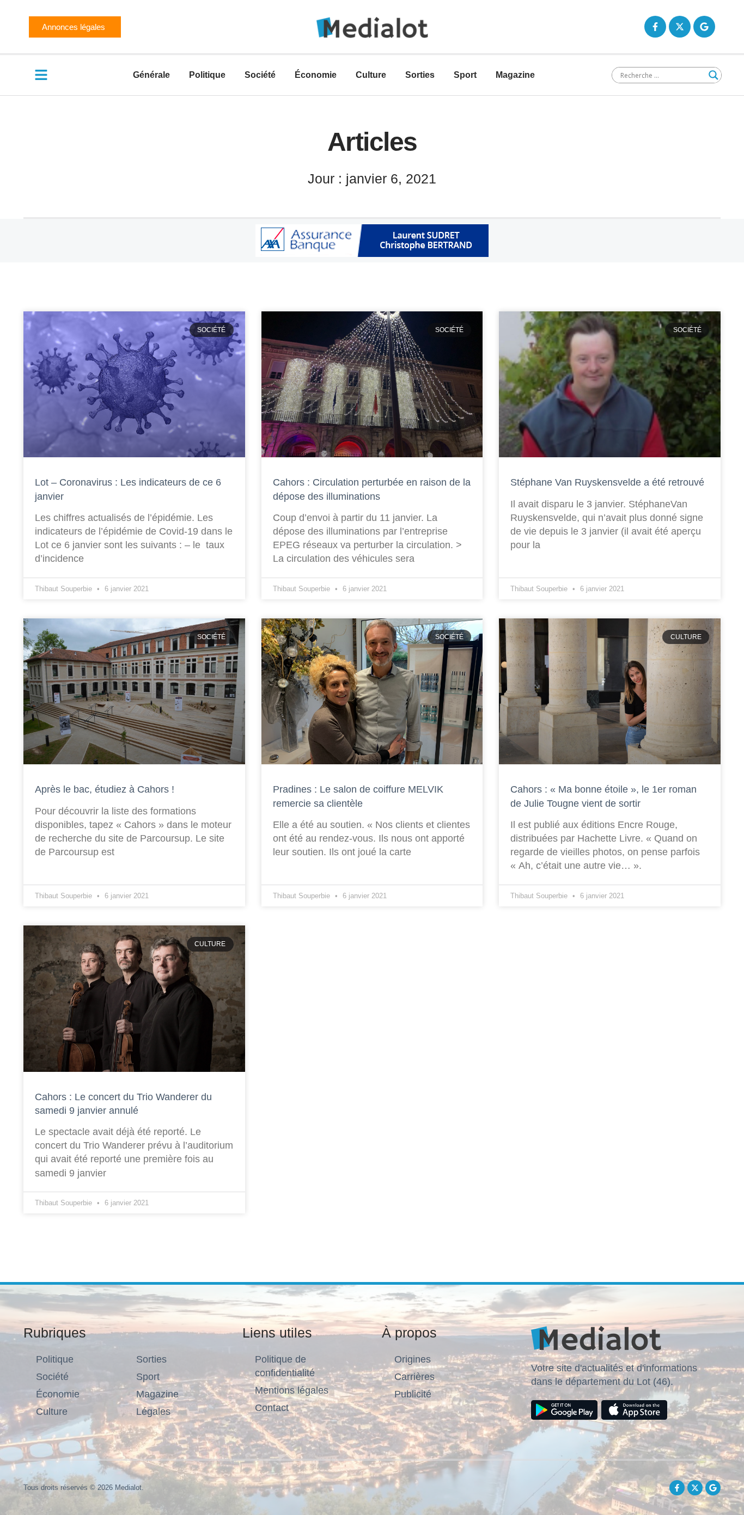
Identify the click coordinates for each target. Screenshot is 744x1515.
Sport (465, 74)
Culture (371, 74)
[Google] (704, 27)
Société (260, 74)
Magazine (515, 74)
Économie (316, 74)
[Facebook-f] (655, 27)
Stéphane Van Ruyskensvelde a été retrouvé (607, 482)
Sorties (420, 74)
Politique (207, 74)
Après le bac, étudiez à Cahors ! (104, 789)
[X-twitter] (680, 27)
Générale (151, 74)
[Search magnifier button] (713, 75)
